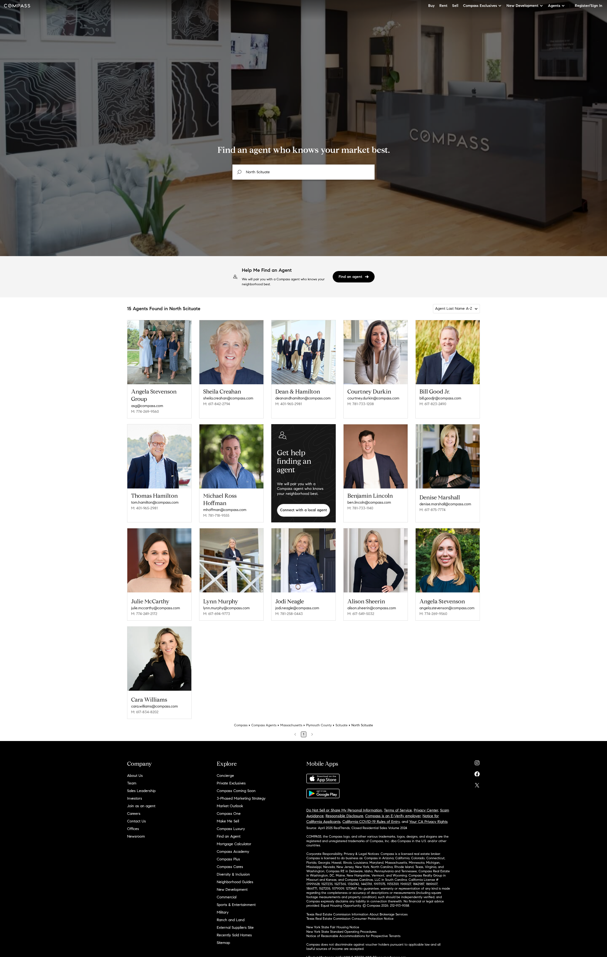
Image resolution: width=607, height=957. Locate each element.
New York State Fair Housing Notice (332, 927)
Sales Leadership (141, 790)
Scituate (342, 725)
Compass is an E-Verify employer (393, 816)
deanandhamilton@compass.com (303, 398)
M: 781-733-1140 (360, 508)
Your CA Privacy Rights (428, 821)
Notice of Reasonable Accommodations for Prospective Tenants (353, 936)
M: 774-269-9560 (145, 411)
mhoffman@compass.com (224, 509)
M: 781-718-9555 (216, 515)
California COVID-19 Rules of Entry (371, 821)
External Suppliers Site (235, 927)
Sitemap (223, 942)
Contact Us (136, 821)
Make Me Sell (228, 821)
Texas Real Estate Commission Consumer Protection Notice (350, 919)
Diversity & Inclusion (233, 874)
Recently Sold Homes (234, 935)
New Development (232, 889)
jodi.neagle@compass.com (297, 608)
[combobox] (303, 172)
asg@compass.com (147, 405)
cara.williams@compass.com (154, 706)
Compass (241, 725)
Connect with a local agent (303, 510)
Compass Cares (230, 866)
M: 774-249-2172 (144, 613)
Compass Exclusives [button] (480, 5)
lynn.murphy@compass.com (226, 608)
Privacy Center (426, 810)
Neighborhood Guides (235, 882)
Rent (443, 5)
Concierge (225, 775)
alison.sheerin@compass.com (371, 608)
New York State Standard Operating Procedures (341, 932)
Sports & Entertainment (236, 904)
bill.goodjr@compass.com (440, 398)
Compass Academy (233, 851)
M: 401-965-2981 (288, 404)
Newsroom (136, 836)
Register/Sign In (588, 5)
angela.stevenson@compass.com (446, 608)
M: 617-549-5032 (360, 613)
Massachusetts (291, 725)
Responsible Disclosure (344, 816)
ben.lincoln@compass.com (369, 502)
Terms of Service (398, 810)
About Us (135, 775)
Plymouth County (319, 725)
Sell (455, 5)
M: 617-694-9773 (216, 613)
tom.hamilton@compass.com (155, 502)
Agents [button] (554, 5)
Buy (431, 5)
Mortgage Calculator (234, 844)
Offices (133, 828)
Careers (133, 813)
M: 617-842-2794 (216, 404)
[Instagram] (477, 761)
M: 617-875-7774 (432, 509)
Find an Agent (228, 836)
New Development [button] (522, 5)
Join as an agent (141, 806)
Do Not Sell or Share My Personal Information (344, 810)
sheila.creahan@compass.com (228, 398)
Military (223, 912)
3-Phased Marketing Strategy (241, 798)
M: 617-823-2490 (432, 404)
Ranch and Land (230, 920)
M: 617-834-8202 (144, 712)
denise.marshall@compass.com (445, 504)
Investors (134, 798)
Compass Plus (228, 859)
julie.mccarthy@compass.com (155, 608)
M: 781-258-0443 (289, 613)
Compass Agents (263, 725)
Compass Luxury (231, 828)
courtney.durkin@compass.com (373, 398)
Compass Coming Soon (236, 790)
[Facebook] (477, 773)
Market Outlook (230, 806)
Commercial (226, 897)
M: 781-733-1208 (360, 404)
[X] (477, 784)
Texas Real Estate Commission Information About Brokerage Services (357, 914)
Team (131, 783)
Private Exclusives (231, 783)
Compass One (229, 813)
